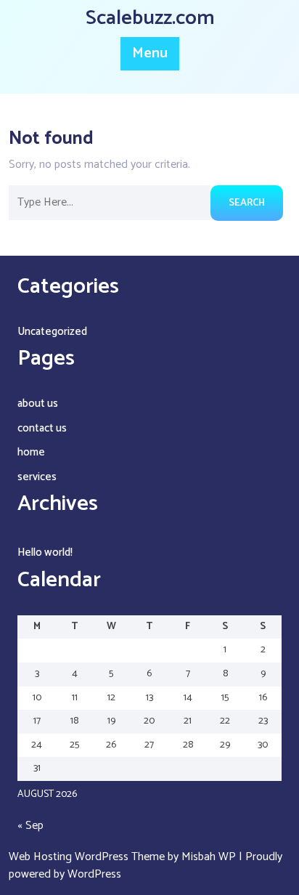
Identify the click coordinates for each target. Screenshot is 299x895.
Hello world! (45, 552)
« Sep (30, 825)
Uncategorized (52, 332)
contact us (42, 428)
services (37, 477)
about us (37, 403)
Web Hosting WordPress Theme (88, 857)
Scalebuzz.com (150, 18)
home (31, 452)
